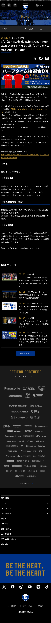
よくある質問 (6, 534)
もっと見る (24, 353)
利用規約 (4, 544)
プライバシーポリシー (9, 539)
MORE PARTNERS (25, 483)
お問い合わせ (6, 529)
